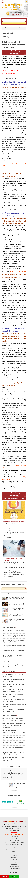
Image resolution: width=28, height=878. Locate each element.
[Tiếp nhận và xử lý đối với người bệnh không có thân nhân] (5, 615)
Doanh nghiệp (7, 27)
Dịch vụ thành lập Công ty (14, 838)
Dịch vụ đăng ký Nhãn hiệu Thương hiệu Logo (14, 842)
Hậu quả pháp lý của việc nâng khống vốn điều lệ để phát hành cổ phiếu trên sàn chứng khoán (14, 725)
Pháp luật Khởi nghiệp (8, 627)
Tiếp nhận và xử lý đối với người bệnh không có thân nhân (17, 614)
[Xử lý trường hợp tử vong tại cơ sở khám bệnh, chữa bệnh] (5, 610)
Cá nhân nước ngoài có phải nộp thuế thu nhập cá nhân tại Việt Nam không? (17, 599)
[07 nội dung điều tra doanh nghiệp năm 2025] (14, 548)
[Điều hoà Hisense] (7, 802)
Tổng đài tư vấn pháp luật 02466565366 (14, 52)
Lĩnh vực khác (14, 864)
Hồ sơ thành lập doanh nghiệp (18, 271)
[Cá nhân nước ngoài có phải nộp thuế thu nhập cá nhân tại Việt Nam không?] (5, 598)
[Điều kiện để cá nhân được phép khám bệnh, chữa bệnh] (5, 621)
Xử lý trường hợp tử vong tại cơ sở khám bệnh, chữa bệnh (16, 609)
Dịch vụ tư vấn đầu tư (14, 846)
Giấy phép (14, 862)
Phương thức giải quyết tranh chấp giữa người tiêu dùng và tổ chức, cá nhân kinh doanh (14, 732)
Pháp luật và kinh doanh (9, 715)
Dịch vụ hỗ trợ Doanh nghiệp (14, 868)
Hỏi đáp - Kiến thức (14, 27)
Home (3, 27)
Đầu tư (14, 861)
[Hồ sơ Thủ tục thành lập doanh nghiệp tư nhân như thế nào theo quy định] (14, 510)
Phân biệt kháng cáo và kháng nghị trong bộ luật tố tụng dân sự (17, 603)
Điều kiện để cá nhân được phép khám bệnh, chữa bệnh (17, 620)
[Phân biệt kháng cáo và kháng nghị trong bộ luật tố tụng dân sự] (5, 604)
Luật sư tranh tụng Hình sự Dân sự (14, 849)
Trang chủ (14, 853)
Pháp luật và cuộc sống (9, 671)
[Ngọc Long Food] (20, 802)
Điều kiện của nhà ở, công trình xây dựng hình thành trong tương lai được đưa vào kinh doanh (14, 759)
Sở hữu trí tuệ (14, 859)
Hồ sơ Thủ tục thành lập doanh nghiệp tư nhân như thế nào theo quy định (13, 521)
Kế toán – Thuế (14, 857)
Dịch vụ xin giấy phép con (14, 847)
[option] (14, 778)
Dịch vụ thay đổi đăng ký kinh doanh (14, 844)
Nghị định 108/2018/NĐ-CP (9, 76)
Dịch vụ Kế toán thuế (14, 840)
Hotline (14, 876)
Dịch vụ (5, 36)
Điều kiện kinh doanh (14, 866)
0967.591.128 (19, 834)
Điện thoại (5, 876)
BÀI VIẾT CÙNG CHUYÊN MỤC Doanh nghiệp (14, 498)
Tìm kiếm (14, 23)
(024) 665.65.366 (9, 834)
